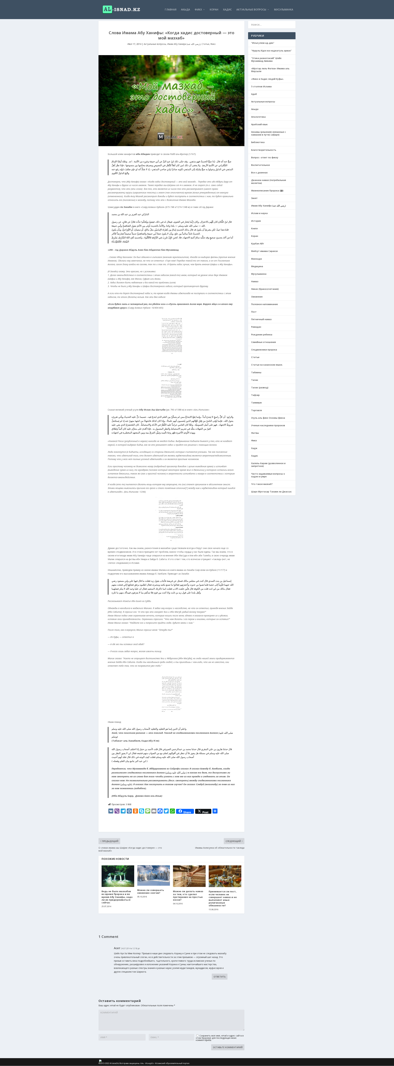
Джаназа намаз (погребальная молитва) (268, 181)
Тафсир (255, 395)
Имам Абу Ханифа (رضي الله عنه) (183, 43)
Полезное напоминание (264, 304)
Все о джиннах (259, 172)
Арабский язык (259, 124)
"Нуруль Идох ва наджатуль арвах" (271, 50)
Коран (214, 9)
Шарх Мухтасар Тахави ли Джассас (271, 491)
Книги (254, 228)
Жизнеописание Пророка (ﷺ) (267, 190)
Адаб (254, 94)
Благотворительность (263, 149)
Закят (254, 198)
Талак (254, 379)
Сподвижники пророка (264, 349)
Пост (254, 311)
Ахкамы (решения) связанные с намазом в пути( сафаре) (268, 133)
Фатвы (255, 432)
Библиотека (258, 142)
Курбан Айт (257, 243)
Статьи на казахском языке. (267, 364)
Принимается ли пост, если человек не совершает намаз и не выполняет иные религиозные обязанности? (223, 898)
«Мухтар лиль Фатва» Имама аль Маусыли (270, 70)
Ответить (220, 976)
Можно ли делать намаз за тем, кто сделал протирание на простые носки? (188, 895)
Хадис (227, 9)
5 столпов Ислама (261, 86)
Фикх (198, 9)
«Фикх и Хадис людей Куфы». (267, 78)
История (256, 220)
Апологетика (258, 116)
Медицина (257, 266)
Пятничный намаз (261, 319)
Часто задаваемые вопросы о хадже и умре (268, 475)
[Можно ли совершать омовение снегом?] (153, 875)
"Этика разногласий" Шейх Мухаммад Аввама (266, 59)
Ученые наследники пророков (268, 425)
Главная (170, 9)
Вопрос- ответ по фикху (264, 157)
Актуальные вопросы (251, 9)
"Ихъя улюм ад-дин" (262, 42)
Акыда (185, 9)
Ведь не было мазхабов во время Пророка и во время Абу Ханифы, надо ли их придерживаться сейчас (117, 897)
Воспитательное (260, 165)
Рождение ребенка (261, 334)
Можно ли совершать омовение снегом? (150, 891)
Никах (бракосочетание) (265, 288)
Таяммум (256, 402)
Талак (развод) (259, 387)
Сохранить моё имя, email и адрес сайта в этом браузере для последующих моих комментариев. (220, 1038)
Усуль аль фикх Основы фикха (268, 417)
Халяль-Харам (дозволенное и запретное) (268, 464)
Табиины (256, 372)
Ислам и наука (259, 213)
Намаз (254, 281)
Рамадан (256, 326)
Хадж (254, 448)
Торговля (256, 410)
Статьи (205, 43)
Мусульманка (283, 9)
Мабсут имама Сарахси (264, 251)
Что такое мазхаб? (262, 484)
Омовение (257, 296)
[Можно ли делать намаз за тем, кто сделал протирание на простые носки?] (189, 876)
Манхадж (256, 258)
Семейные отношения (263, 342)
